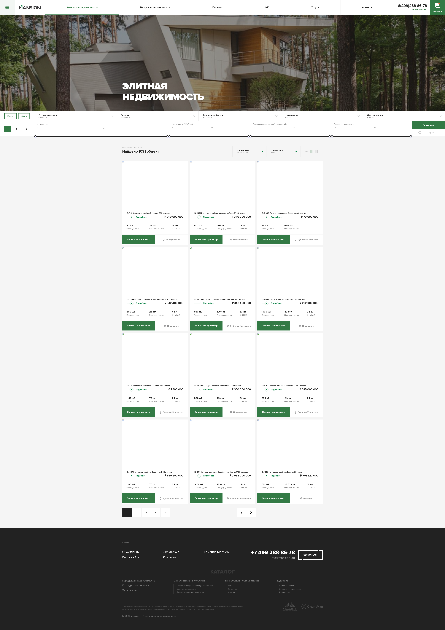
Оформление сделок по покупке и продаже (195, 586)
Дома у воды (284, 592)
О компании (131, 552)
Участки (231, 592)
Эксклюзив (171, 552)
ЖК (267, 7)
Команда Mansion (216, 552)
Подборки (282, 580)
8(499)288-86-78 (412, 6)
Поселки (217, 7)
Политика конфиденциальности (159, 616)
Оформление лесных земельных (190, 592)
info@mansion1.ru (283, 558)
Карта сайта (130, 557)
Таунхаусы (232, 589)
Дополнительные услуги (189, 580)
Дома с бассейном (286, 586)
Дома (230, 586)
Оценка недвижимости (186, 589)
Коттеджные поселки (135, 585)
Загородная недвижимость (82, 7)
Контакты (367, 7)
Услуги (315, 7)
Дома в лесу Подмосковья (290, 589)
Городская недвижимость (155, 7)
